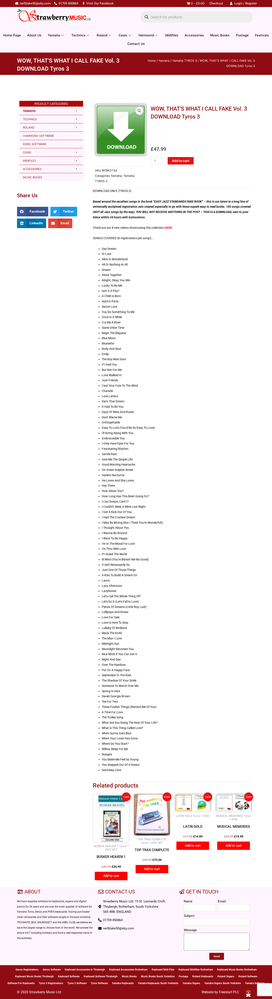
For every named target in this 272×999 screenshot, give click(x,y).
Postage (242, 35)
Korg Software (34, 144)
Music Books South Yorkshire (157, 976)
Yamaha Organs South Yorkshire (222, 983)
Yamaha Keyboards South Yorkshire (158, 983)
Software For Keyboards (21, 983)
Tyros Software (99, 983)
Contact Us (136, 44)
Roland (102, 35)
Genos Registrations (27, 969)
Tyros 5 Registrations (51, 983)
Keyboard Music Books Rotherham (237, 969)
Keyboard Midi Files (163, 969)
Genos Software (52, 969)
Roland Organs (225, 976)
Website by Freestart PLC (220, 992)
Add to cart (180, 161)
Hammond (146, 35)
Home (152, 60)
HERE (168, 227)
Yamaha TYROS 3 (184, 60)
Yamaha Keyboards (123, 983)
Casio (123, 35)
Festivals (262, 35)
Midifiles (171, 35)
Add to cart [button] (111, 876)
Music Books (220, 35)
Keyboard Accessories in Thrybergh (85, 969)
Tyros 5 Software (76, 983)
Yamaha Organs (191, 983)
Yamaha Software (255, 983)
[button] (32, 211)
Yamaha (54, 35)
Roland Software (247, 976)
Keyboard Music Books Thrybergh (34, 976)
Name (188, 901)
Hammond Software (38, 135)
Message (190, 930)
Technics (78, 35)
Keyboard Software (68, 976)
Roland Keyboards (202, 976)
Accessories (194, 35)
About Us (34, 35)
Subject (189, 916)
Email (222, 901)
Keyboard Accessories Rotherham (128, 969)
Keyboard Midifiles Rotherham (195, 969)
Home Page (12, 35)
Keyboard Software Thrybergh (101, 976)
